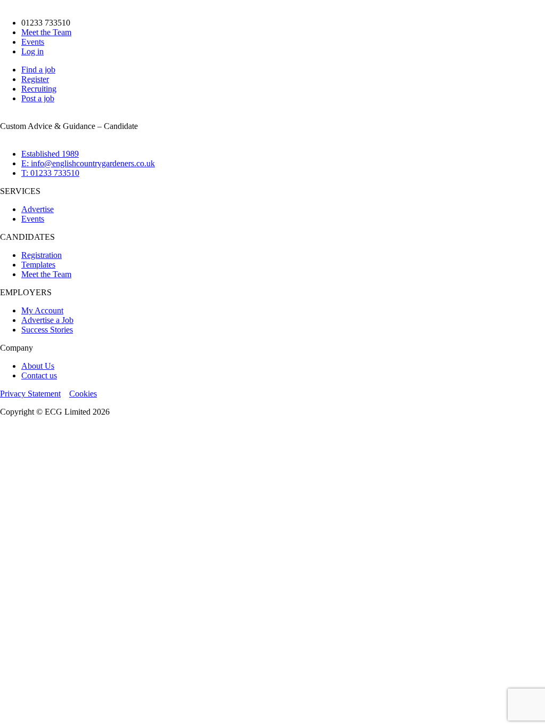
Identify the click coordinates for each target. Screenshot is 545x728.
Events (32, 41)
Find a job (38, 69)
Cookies (83, 393)
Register (35, 79)
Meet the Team (46, 32)
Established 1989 (50, 153)
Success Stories (47, 329)
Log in (32, 51)
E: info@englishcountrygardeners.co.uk (88, 163)
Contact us (39, 375)
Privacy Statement (30, 393)
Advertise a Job (47, 320)
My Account (42, 310)
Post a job (37, 98)
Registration (41, 255)
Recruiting (38, 88)
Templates (38, 264)
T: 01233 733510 (50, 172)
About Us (37, 365)
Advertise (37, 209)
